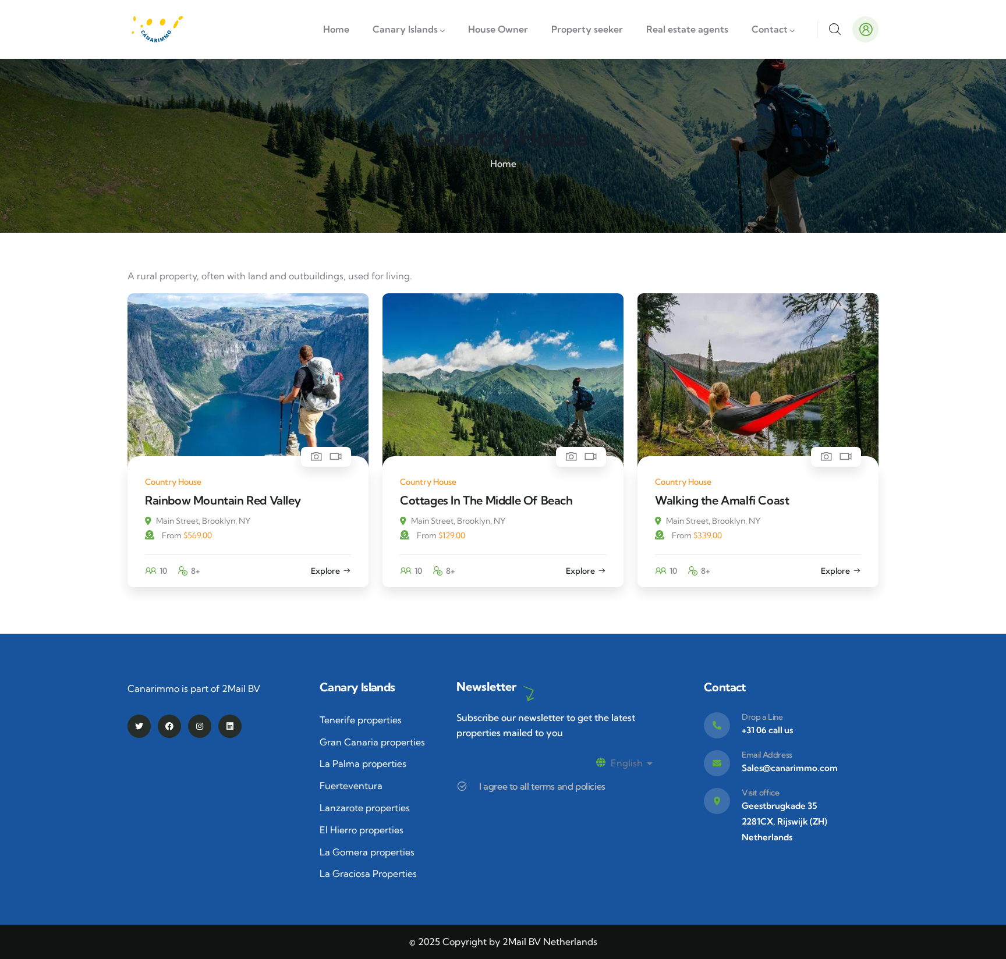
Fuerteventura (351, 785)
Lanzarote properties (365, 808)
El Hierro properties (361, 830)
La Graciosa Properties (368, 873)
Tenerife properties (361, 720)
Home (503, 163)
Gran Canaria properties (372, 742)
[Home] (156, 29)
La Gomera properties (367, 852)
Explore (325, 571)
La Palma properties (363, 763)
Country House (173, 482)
